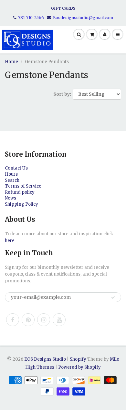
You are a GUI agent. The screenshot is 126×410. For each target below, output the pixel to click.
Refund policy (20, 192)
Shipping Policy (21, 204)
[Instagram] (43, 319)
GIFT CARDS (63, 8)
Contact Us (16, 168)
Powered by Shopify (79, 367)
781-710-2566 (31, 17)
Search (12, 180)
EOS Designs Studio (45, 359)
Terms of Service (23, 186)
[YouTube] (59, 319)
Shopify (78, 359)
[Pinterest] (28, 319)
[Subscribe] (113, 297)
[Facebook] (12, 319)
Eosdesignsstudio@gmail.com (83, 17)
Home (11, 61)
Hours (11, 174)
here (10, 240)
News (10, 198)
